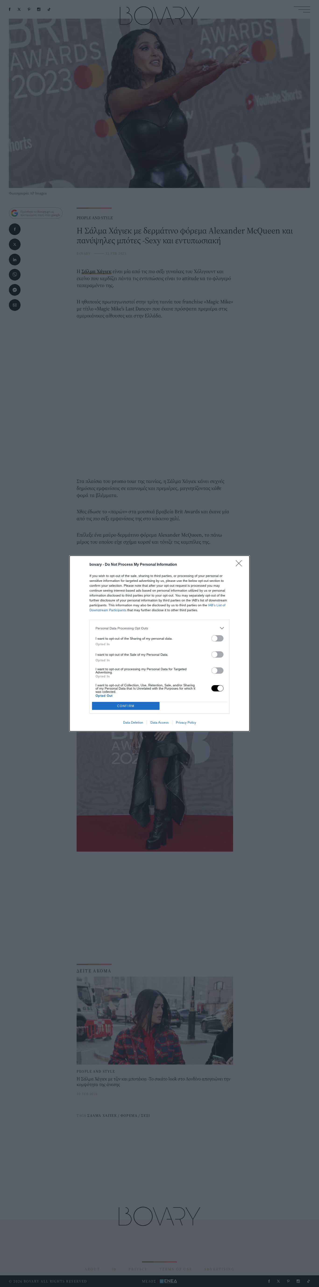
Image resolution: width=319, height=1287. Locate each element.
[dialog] (159, 643)
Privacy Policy (186, 722)
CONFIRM (126, 706)
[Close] (240, 564)
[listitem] (159, 628)
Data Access (159, 722)
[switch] (217, 638)
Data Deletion (133, 722)
